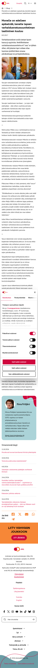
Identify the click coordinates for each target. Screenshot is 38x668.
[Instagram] (12, 611)
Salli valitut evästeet (19, 368)
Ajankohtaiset (17, 628)
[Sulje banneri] (35, 292)
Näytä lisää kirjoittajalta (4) (14, 435)
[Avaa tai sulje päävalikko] (35, 3)
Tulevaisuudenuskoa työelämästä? (14, 461)
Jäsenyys (17, 641)
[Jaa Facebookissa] (13, 514)
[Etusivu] (2, 8)
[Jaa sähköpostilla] (26, 514)
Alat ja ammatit (17, 637)
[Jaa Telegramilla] (13, 519)
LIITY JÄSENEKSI (19, 537)
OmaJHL (19, 3)
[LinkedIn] (21, 611)
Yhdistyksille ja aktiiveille (17, 645)
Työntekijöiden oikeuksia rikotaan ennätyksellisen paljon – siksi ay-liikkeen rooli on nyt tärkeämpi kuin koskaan (18, 504)
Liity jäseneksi (19, 591)
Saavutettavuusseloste (26, 663)
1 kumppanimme (13, 308)
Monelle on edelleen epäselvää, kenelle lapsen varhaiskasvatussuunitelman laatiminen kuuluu (19, 13)
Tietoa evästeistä (10, 663)
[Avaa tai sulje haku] (25, 3)
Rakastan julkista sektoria (11, 493)
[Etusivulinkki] (5, 3)
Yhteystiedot (19, 574)
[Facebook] (4, 611)
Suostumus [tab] (6, 298)
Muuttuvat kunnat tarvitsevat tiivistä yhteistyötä (19, 452)
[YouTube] (17, 611)
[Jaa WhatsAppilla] (33, 514)
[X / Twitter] (8, 611)
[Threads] (34, 611)
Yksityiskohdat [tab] (19, 298)
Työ (17, 632)
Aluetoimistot (19, 577)
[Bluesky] (29, 611)
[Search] (33, 619)
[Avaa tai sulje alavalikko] (24, 628)
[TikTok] (25, 611)
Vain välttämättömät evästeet (19, 374)
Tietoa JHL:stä (17, 649)
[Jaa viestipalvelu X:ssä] (20, 514)
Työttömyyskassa (19, 588)
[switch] (33, 340)
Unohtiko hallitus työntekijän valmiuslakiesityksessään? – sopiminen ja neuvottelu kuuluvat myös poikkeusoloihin (17, 482)
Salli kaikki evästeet (19, 362)
